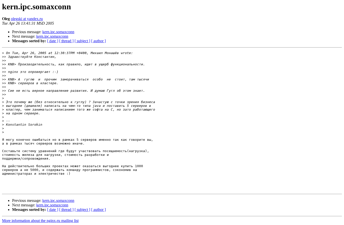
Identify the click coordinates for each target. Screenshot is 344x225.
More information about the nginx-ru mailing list (40, 220)
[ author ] (98, 41)
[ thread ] (66, 41)
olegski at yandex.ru (27, 19)
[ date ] (52, 41)
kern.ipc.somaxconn (58, 32)
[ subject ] (82, 41)
